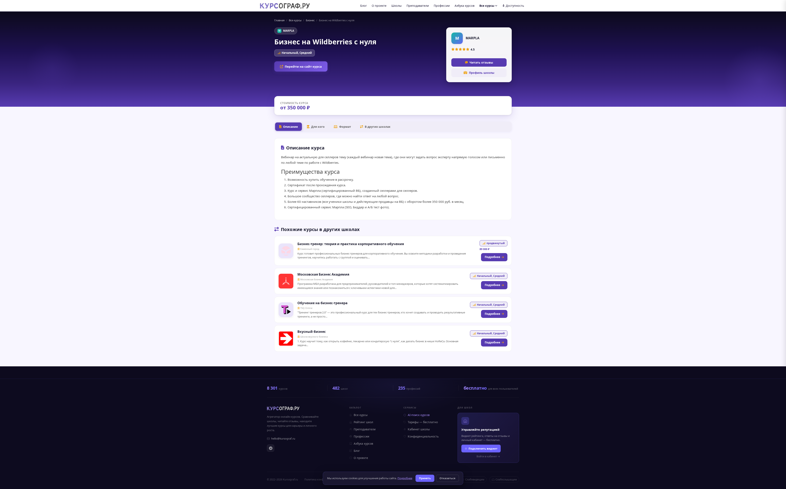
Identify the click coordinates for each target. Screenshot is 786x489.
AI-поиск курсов (419, 415)
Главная (279, 20)
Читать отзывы (481, 62)
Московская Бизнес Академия (323, 274)
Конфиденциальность (423, 436)
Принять (425, 478)
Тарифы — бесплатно (423, 422)
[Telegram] (270, 448)
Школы (396, 6)
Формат (345, 127)
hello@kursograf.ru (283, 438)
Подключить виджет (483, 448)
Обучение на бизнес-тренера (322, 303)
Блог (363, 6)
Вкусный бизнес (311, 331)
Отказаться (447, 478)
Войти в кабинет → (488, 456)
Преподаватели (418, 6)
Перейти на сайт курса (303, 66)
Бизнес (310, 20)
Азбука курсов (464, 6)
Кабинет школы (419, 429)
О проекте (379, 6)
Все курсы (486, 6)
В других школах (377, 127)
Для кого (318, 127)
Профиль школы (481, 73)
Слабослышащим (506, 479)
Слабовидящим (474, 479)
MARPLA (286, 31)
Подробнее (492, 257)
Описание (290, 127)
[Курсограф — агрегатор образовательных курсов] (283, 408)
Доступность (515, 6)
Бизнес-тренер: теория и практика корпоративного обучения (350, 244)
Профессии (442, 6)
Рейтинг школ (363, 422)
